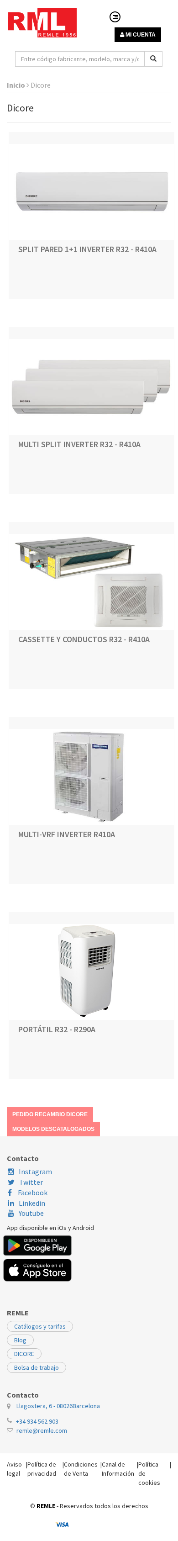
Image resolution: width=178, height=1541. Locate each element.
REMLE (46, 1506)
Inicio (16, 85)
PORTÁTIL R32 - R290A (56, 1029)
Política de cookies (149, 1473)
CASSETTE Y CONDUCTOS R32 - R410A (84, 639)
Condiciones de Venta (81, 1469)
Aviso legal (14, 1469)
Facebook (31, 1192)
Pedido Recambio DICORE (50, 1114)
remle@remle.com (41, 1430)
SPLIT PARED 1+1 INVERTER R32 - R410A (87, 249)
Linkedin (32, 1203)
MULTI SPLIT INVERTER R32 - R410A (79, 444)
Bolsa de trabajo (36, 1367)
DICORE (24, 1354)
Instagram (35, 1171)
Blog (20, 1340)
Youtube (31, 1213)
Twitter (31, 1182)
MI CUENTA (140, 35)
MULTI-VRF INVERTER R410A (66, 834)
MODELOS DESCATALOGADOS (53, 1129)
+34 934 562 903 (37, 1421)
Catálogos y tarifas (40, 1326)
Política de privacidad (41, 1469)
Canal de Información (118, 1469)
